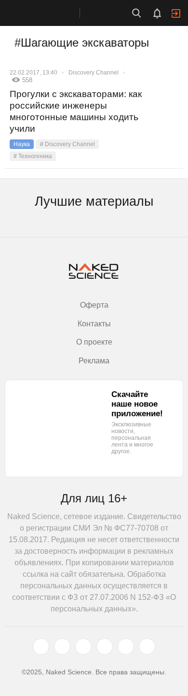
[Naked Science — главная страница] (50, 13)
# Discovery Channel (67, 144)
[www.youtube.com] (83, 646)
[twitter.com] (41, 646)
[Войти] (176, 13)
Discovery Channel (93, 72)
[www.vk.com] (62, 646)
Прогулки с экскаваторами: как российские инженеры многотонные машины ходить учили (76, 111)
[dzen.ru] (104, 646)
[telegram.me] (126, 646)
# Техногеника (32, 156)
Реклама (94, 361)
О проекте (94, 342)
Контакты (94, 324)
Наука (21, 144)
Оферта (94, 305)
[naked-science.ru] (147, 646)
